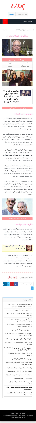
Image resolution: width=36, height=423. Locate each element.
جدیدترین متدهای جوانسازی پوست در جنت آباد (19, 310)
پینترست (12, 284)
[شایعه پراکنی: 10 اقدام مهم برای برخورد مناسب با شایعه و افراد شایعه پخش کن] (25, 93)
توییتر (32, 288)
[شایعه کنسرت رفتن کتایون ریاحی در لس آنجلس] (29, 251)
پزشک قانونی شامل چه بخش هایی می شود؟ (19, 368)
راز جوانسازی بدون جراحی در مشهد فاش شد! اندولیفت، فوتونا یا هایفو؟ (19, 326)
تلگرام (8, 284)
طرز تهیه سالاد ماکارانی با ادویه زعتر (22, 359)
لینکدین (5, 284)
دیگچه (12, 413)
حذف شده (4, 30)
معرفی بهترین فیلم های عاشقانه (23, 378)
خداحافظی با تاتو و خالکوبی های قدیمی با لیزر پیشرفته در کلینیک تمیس (19, 320)
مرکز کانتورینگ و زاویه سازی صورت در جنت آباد (19, 339)
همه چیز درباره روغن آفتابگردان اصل (22, 330)
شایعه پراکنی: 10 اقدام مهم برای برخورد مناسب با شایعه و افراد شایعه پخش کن (11, 96)
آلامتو (17, 413)
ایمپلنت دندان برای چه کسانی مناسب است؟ (20, 371)
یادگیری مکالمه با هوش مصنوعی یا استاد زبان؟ (19, 375)
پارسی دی (22, 413)
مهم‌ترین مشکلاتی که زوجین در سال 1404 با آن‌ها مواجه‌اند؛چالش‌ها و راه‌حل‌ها (18, 349)
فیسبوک (16, 284)
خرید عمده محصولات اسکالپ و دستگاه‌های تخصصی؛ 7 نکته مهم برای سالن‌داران (20, 306)
